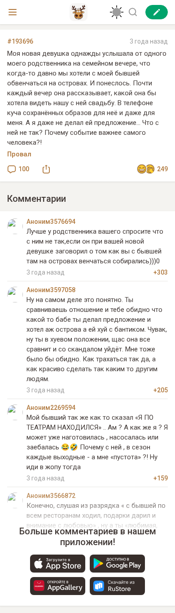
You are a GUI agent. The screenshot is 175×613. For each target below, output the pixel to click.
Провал (19, 154)
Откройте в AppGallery (57, 586)
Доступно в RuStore (117, 586)
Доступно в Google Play (117, 564)
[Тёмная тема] (116, 12)
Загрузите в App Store (57, 564)
